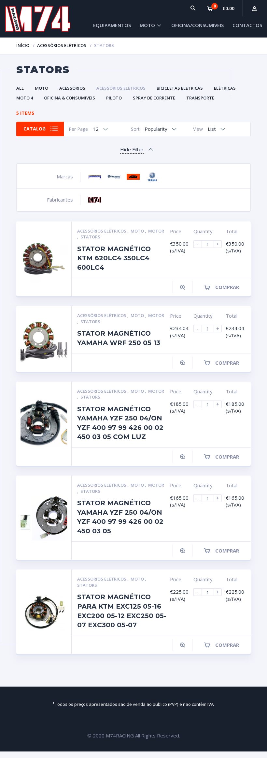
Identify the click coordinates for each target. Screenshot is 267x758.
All (20, 88)
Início (22, 45)
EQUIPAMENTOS (112, 25)
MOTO (147, 25)
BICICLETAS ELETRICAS (180, 88)
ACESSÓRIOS (72, 88)
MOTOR (156, 231)
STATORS (90, 237)
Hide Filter (132, 149)
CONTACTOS (247, 25)
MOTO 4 (24, 98)
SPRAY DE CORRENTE (154, 98)
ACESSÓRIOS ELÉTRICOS (61, 45)
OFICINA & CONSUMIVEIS (69, 98)
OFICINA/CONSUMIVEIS (197, 25)
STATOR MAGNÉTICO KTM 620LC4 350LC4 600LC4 (114, 258)
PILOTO (114, 98)
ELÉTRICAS (225, 88)
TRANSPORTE (200, 98)
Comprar (227, 287)
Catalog (34, 129)
